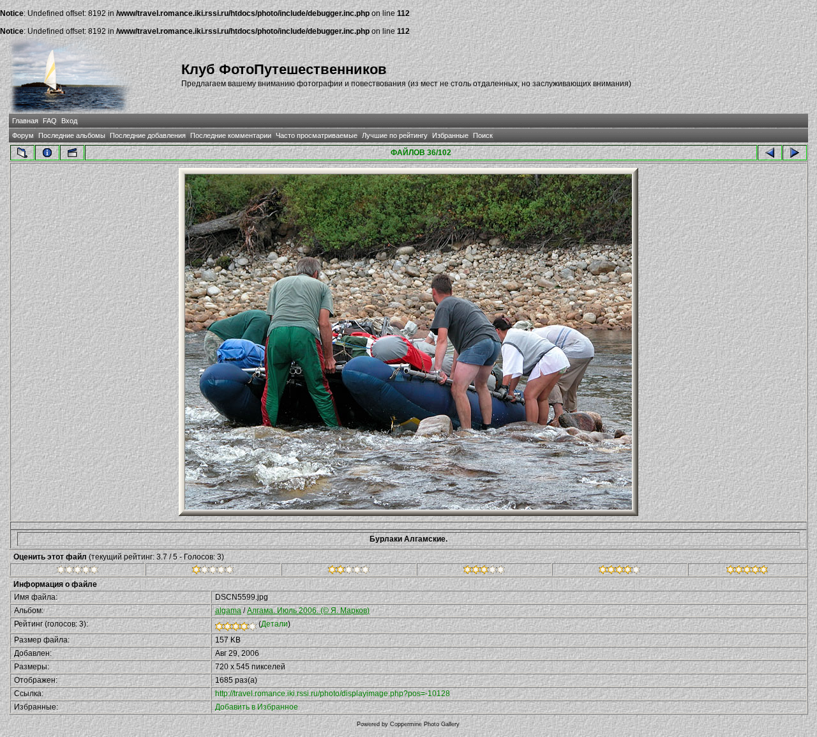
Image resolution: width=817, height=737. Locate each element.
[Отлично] (619, 571)
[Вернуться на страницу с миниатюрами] (22, 153)
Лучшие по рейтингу (395, 135)
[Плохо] (213, 571)
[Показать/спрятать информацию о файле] (47, 153)
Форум (23, 135)
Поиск (483, 135)
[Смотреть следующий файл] (794, 153)
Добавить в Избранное (256, 707)
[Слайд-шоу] (72, 153)
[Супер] (747, 571)
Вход (69, 121)
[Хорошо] (484, 571)
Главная (25, 121)
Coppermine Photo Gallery (425, 724)
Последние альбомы (71, 135)
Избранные (450, 135)
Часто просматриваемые (316, 135)
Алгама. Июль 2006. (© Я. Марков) (308, 610)
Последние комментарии (230, 135)
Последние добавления (148, 135)
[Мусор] (77, 571)
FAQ (50, 121)
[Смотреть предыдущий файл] (769, 153)
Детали (274, 623)
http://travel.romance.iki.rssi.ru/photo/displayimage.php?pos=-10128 (332, 693)
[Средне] (349, 571)
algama (228, 610)
